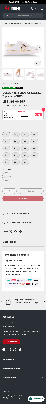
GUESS (5, 84)
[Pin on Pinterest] (20, 231)
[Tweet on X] (10, 231)
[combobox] (23, 15)
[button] (36, 8)
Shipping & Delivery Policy (11, 398)
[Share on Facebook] (15, 231)
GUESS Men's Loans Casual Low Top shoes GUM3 (25, 23)
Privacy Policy (7, 396)
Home (4, 23)
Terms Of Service (20, 396)
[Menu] (42, 8)
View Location (11, 341)
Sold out (31, 191)
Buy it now (23, 198)
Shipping (5, 105)
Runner (10, 392)
